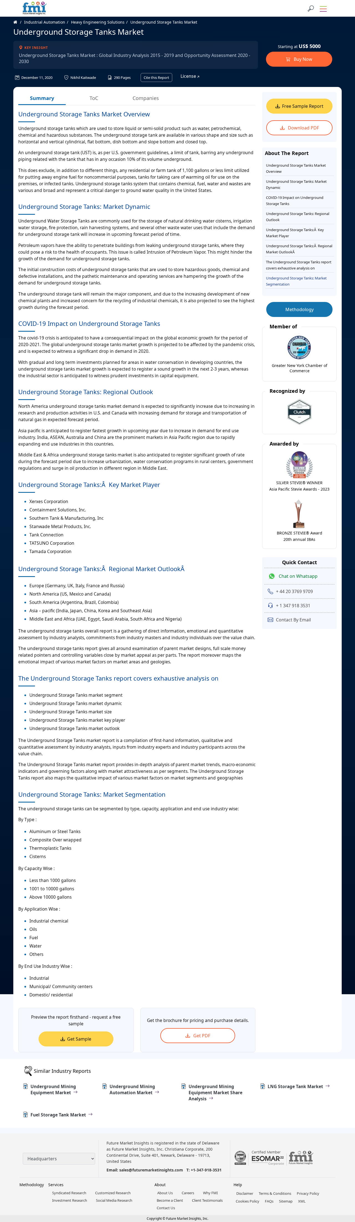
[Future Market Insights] (35, 8)
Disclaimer (244, 1193)
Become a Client (170, 1200)
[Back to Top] (341, 1174)
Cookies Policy (247, 1201)
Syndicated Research (69, 1192)
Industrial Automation (44, 22)
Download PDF (303, 128)
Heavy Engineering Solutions (98, 22)
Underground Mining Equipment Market (53, 1089)
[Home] (18, 22)
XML (302, 1201)
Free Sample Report (302, 106)
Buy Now (302, 59)
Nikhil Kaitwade (83, 77)
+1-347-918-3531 (206, 1170)
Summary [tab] (42, 98)
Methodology (299, 309)
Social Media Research (114, 1200)
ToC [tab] (94, 98)
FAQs (269, 1201)
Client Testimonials (207, 1200)
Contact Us (166, 1207)
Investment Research (69, 1200)
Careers (188, 1192)
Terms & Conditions (275, 1193)
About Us (165, 1192)
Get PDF (201, 1036)
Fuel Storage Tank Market (58, 1115)
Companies (146, 98)
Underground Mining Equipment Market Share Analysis (215, 1092)
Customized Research (113, 1192)
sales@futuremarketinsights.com (151, 1170)
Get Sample (79, 1039)
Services (56, 1184)
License (189, 76)
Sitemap (286, 1201)
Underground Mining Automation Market (132, 1089)
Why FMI (210, 1192)
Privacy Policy (308, 1193)
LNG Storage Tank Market (295, 1086)
